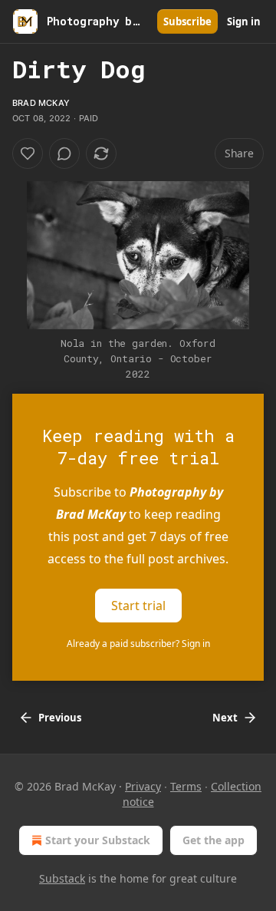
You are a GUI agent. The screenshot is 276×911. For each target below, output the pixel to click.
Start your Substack (97, 840)
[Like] (27, 153)
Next (225, 718)
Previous (59, 718)
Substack (62, 878)
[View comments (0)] (64, 153)
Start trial (138, 605)
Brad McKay (41, 102)
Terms (186, 786)
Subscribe (187, 21)
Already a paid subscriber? (138, 643)
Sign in (244, 21)
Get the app (213, 840)
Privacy (143, 786)
